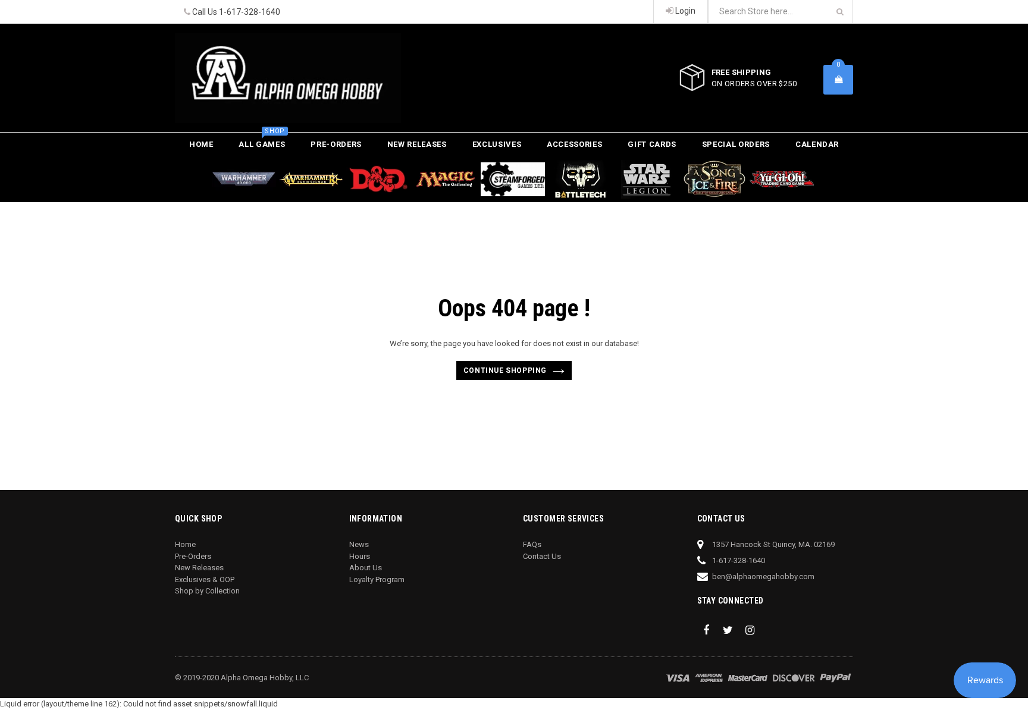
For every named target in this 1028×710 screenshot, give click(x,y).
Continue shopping (505, 370)
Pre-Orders (336, 144)
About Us (365, 567)
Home (201, 144)
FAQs (532, 544)
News (359, 544)
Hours (359, 556)
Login (684, 10)
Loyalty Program (377, 579)
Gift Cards (652, 144)
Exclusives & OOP (204, 579)
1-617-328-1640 (249, 12)
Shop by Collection (207, 590)
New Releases (417, 144)
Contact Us (542, 556)
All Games (262, 141)
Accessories (574, 144)
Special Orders (736, 144)
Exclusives (497, 144)
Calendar (817, 144)
